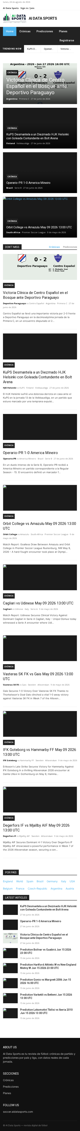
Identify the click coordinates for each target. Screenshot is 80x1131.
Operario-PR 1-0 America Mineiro (50, 48)
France (20, 888)
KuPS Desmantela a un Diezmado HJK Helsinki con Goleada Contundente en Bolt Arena (34, 48)
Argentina (56, 888)
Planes (63, 31)
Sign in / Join (27, 8)
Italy (63, 881)
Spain (29, 881)
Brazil (40, 881)
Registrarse (67, 40)
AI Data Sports (11, 8)
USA (72, 881)
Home (9, 31)
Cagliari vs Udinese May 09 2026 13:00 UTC (38, 603)
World (19, 881)
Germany (52, 881)
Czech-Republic (37, 888)
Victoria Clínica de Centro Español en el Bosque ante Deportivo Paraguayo (67, 48)
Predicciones (44, 31)
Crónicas (25, 31)
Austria (70, 888)
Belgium (8, 888)
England (8, 881)
